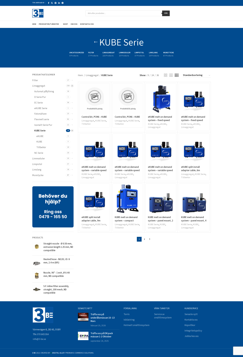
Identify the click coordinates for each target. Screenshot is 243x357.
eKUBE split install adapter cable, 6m (190, 168)
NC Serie (38, 153)
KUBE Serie (40, 130)
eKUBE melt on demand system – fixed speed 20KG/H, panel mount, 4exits (160, 121)
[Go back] (95, 42)
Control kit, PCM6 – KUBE (94, 116)
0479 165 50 (40, 3)
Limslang (36, 169)
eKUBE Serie (40, 108)
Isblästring (129, 319)
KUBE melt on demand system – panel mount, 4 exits (193, 220)
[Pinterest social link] (55, 3)
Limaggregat (38, 85)
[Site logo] (37, 13)
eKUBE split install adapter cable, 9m (91, 219)
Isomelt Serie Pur (43, 125)
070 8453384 (43, 334)
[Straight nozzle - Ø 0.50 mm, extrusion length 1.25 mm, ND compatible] (36, 247)
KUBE (39, 141)
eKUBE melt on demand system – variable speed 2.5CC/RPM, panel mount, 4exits (94, 171)
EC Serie (38, 102)
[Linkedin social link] (59, 3)
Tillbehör (41, 147)
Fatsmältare (40, 113)
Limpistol (37, 164)
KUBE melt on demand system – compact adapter (126, 220)
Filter (35, 80)
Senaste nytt (191, 314)
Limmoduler (38, 158)
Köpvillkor (189, 325)
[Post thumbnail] (83, 320)
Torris (127, 314)
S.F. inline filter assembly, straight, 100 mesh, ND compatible (56, 289)
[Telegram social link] (62, 3)
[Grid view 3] (171, 75)
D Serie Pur (40, 97)
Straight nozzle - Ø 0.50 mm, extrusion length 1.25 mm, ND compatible (58, 247)
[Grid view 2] (165, 75)
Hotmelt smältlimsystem (136, 325)
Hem (80, 75)
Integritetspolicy (193, 330)
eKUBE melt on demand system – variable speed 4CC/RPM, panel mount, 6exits (127, 171)
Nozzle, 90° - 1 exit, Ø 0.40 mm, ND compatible (56, 274)
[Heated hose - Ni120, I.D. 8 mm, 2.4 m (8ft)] (36, 262)
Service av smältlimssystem (163, 316)
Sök (166, 13)
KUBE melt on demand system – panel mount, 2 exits (160, 220)
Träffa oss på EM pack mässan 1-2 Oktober (102, 335)
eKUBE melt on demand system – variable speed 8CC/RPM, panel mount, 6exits (160, 171)
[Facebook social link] (48, 3)
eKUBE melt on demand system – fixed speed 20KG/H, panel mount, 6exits (193, 121)
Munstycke (37, 175)
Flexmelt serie (41, 119)
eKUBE (39, 136)
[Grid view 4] (176, 75)
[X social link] (52, 3)
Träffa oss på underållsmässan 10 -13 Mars (103, 318)
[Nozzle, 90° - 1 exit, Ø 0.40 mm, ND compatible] (36, 275)
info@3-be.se (39, 339)
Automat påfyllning (44, 91)
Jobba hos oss (191, 336)
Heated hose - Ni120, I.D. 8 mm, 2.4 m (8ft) (56, 261)
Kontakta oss (191, 319)
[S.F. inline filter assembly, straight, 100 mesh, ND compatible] (36, 290)
